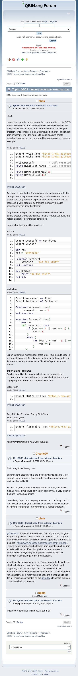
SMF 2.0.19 (27, 671)
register (53, 21)
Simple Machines (52, 671)
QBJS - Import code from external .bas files (35, 105)
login (45, 21)
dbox (42, 100)
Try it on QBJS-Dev (16, 187)
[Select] (22, 148)
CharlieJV (42, 453)
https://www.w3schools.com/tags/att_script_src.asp (41, 543)
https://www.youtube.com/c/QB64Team (39, 53)
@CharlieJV (13, 533)
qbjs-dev (46, 578)
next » (69, 79)
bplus (41, 592)
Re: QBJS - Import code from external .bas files (37, 458)
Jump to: (67, 643)
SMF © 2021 (38, 671)
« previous (61, 79)
